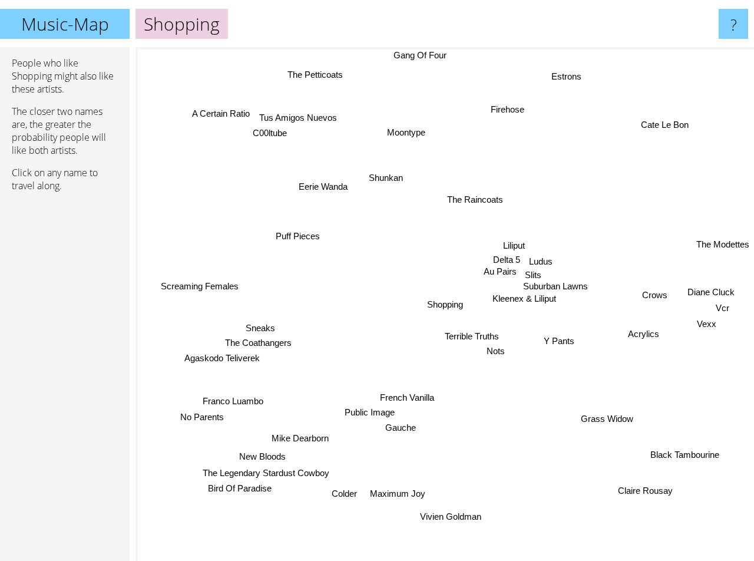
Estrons (567, 76)
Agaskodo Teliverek (221, 357)
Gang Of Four (420, 55)
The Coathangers (257, 341)
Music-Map (65, 24)
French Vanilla (405, 397)
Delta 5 (505, 261)
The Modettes (722, 241)
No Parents (202, 417)
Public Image (369, 412)
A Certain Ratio (221, 113)
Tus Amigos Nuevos (299, 117)
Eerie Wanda (323, 186)
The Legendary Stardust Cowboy (266, 474)
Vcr (722, 307)
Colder (344, 494)
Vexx (707, 323)
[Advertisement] (65, 381)
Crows (654, 293)
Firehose (508, 110)
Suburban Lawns (556, 288)
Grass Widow (606, 420)
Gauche (400, 428)
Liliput (514, 247)
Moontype (408, 131)
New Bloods (262, 456)
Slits (533, 277)
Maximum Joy (396, 494)
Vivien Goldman (447, 517)
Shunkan (386, 177)
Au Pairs (499, 273)
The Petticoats (314, 76)
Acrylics (643, 333)
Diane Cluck (711, 291)
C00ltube (269, 133)
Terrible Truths (472, 336)
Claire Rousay (645, 491)
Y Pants (559, 341)
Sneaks (260, 327)
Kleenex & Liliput (525, 301)
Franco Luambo (233, 402)
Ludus (540, 263)
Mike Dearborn (300, 439)
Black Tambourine (683, 456)
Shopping (445, 304)
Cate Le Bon (665, 124)
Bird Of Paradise (241, 489)
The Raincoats (474, 200)
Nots (496, 351)
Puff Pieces (298, 235)
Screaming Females (200, 285)
